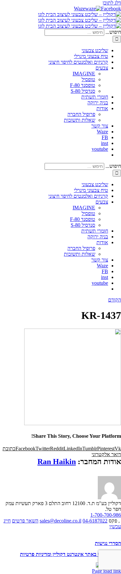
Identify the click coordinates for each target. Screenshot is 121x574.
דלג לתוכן (112, 2)
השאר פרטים (25, 520)
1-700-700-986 (105, 515)
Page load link (106, 571)
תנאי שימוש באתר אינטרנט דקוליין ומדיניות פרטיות (70, 554)
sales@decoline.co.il (60, 520)
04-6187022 (95, 520)
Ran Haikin (56, 461)
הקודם (114, 299)
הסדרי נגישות (108, 543)
